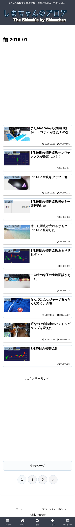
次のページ (37, 465)
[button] (67, 477)
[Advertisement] (37, 83)
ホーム (20, 508)
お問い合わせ (37, 514)
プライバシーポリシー (55, 508)
